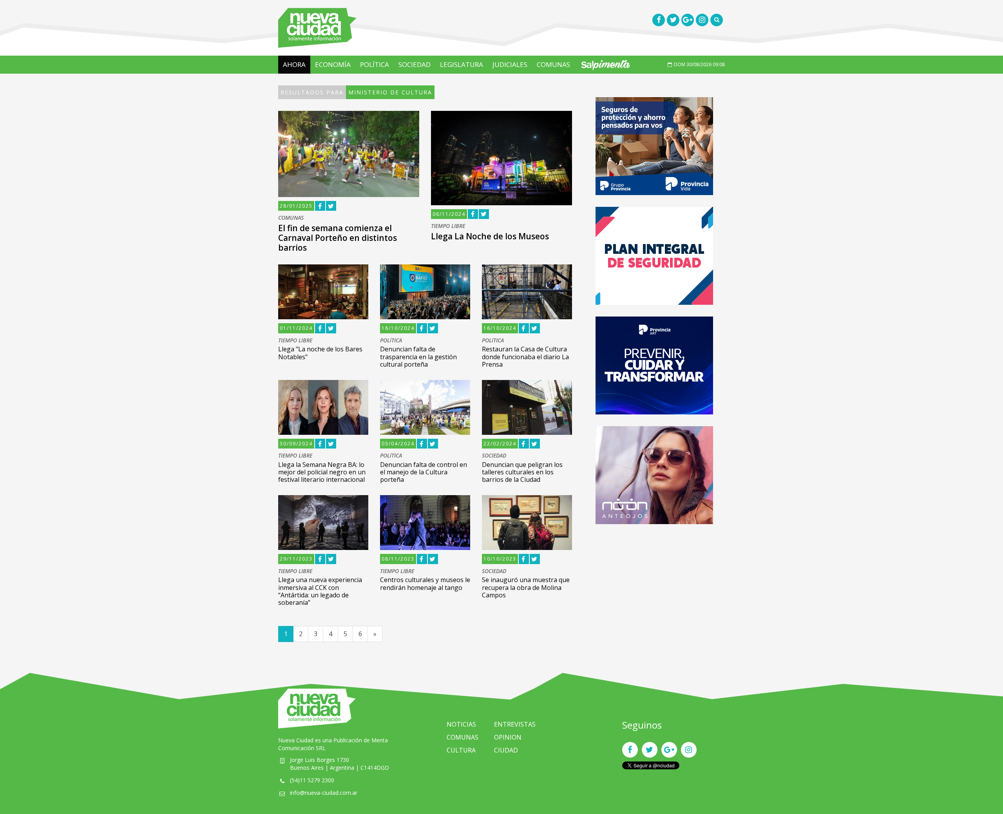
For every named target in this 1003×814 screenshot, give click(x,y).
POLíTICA (374, 64)
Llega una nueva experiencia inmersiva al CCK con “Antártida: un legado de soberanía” (320, 591)
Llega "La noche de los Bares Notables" (320, 353)
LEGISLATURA (461, 64)
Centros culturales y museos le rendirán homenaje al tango (425, 583)
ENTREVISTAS (515, 724)
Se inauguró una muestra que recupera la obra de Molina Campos (526, 587)
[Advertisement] (654, 591)
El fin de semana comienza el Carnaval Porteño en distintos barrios (337, 237)
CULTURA (461, 750)
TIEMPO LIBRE (448, 226)
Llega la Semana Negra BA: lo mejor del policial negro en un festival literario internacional (322, 472)
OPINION (507, 737)
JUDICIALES (509, 64)
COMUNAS (553, 64)
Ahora (294, 64)
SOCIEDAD (414, 64)
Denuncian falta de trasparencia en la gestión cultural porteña (418, 356)
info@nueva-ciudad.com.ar (323, 792)
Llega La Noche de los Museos (490, 236)
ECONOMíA (333, 64)
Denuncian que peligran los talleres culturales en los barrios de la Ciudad (522, 472)
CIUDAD (506, 750)
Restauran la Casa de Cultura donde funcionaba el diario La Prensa (525, 356)
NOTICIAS (461, 724)
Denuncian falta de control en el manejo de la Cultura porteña (423, 472)
